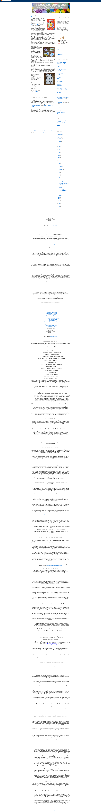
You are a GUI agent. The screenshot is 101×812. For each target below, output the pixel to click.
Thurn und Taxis (59, 115)
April (59, 177)
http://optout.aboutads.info (47, 514)
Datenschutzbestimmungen (35, 105)
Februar (60, 193)
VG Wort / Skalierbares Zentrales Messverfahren (51, 318)
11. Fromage (59, 78)
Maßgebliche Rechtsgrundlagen (51, 313)
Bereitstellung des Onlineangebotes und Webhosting (51, 321)
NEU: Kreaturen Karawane (61, 62)
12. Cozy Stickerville (60, 80)
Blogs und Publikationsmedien (52, 319)
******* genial (59, 141)
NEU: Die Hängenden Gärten (62, 63)
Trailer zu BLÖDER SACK (35, 24)
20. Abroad (59, 92)
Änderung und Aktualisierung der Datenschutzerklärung (51, 324)
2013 (59, 198)
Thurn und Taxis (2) (60, 113)
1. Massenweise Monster (61, 65)
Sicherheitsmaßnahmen (52, 314)
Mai (59, 175)
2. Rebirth (58, 66)
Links (58, 49)
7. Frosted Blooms (60, 73)
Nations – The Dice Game (63, 181)
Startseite (43, 130)
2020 (59, 155)
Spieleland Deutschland (61, 112)
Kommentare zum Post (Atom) (40, 132)
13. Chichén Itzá (59, 81)
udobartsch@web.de (53, 225)
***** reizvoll (59, 138)
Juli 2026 (58, 125)
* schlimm (58, 133)
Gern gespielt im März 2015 (63, 180)
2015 (59, 163)
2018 (59, 158)
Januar (60, 195)
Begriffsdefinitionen (51, 326)
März (59, 178)
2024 (59, 149)
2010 (59, 203)
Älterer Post (53, 130)
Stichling (33, 16)
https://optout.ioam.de (42, 564)
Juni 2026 (58, 126)
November (60, 166)
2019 (59, 157)
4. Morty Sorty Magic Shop (61, 69)
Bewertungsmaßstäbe (60, 33)
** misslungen (59, 134)
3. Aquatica (59, 67)
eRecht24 (53, 283)
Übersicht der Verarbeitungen (52, 312)
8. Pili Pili (58, 74)
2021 (59, 154)
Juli (59, 172)
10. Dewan (58, 77)
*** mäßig (58, 135)
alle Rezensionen (60, 54)
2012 (59, 200)
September (60, 169)
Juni (59, 174)
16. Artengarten (59, 85)
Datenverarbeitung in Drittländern (51, 315)
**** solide (36, 91)
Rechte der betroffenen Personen (51, 325)
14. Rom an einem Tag (61, 82)
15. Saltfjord (59, 84)
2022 (59, 152)
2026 (59, 146)
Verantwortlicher (51, 311)
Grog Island (61, 191)
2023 (59, 151)
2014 (59, 197)
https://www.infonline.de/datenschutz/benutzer (54, 565)
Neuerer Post (33, 130)
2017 (59, 160)
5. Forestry (59, 70)
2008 (59, 206)
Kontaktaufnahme (52, 320)
